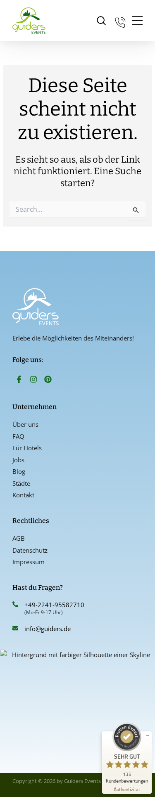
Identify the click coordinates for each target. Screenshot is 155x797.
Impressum (28, 562)
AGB (18, 538)
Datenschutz (30, 550)
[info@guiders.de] (15, 628)
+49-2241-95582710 (54, 605)
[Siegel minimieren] (147, 735)
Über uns (25, 424)
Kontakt (23, 495)
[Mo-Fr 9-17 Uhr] (120, 21)
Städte (21, 483)
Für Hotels (27, 448)
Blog (18, 471)
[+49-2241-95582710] (15, 604)
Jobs (18, 460)
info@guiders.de (48, 628)
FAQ (18, 436)
